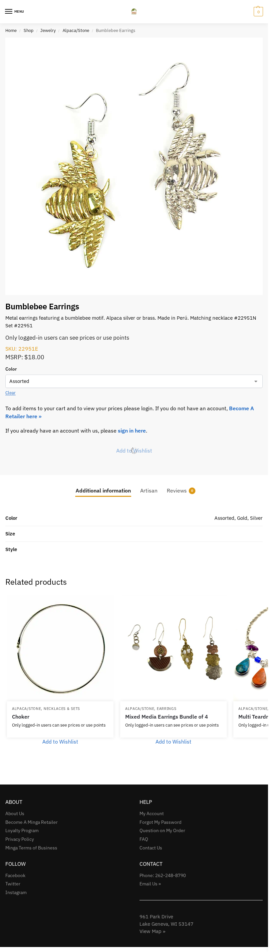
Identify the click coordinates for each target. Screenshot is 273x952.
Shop (29, 30)
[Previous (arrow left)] (11, 476)
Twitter (12, 884)
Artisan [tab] (148, 490)
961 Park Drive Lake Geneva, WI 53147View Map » (166, 923)
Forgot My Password (160, 822)
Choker (20, 716)
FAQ (143, 839)
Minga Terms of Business (31, 848)
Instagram (16, 892)
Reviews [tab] (180, 490)
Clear (10, 393)
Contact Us (150, 848)
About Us (14, 813)
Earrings (166, 708)
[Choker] (60, 648)
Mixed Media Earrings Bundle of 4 (166, 716)
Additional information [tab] (103, 490)
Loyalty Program (22, 830)
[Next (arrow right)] (256, 476)
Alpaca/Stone (76, 30)
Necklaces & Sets (62, 708)
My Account (151, 813)
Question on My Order (162, 830)
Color (11, 369)
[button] (257, 11)
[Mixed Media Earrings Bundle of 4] (173, 648)
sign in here (132, 430)
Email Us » (150, 884)
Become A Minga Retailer (31, 822)
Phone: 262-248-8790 (162, 875)
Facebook (15, 875)
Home (11, 30)
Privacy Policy (19, 839)
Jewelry (48, 30)
